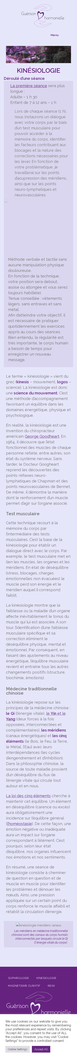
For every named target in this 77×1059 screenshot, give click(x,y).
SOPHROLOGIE (18, 978)
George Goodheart (42, 436)
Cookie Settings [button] (17, 1049)
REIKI (51, 985)
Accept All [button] (41, 1049)
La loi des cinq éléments (28, 796)
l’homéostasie (19, 823)
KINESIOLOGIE (46, 978)
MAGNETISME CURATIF (24, 985)
